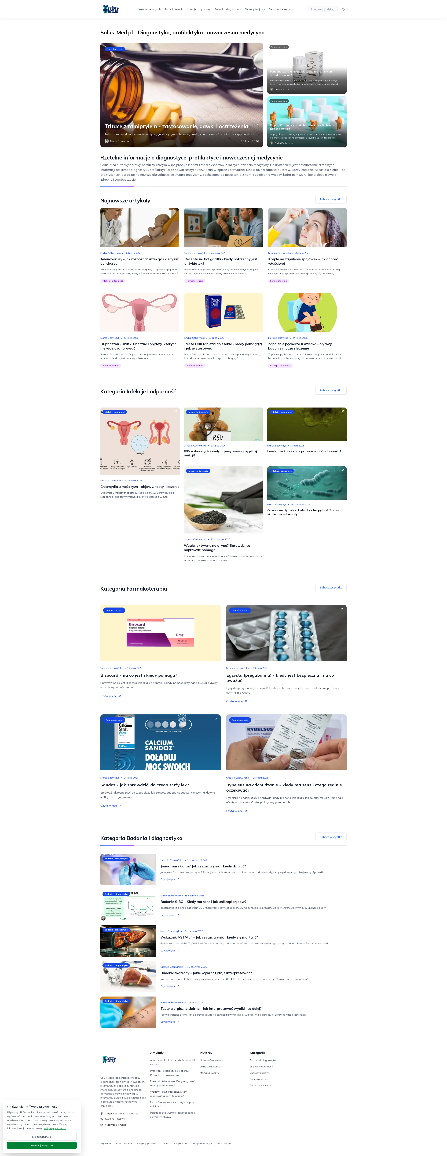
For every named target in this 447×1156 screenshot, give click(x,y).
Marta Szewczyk (109, 337)
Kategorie (257, 1053)
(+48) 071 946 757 (115, 1119)
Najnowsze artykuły (149, 9)
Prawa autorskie (124, 1143)
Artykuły (157, 1053)
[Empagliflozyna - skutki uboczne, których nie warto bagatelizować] (307, 121)
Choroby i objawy (255, 9)
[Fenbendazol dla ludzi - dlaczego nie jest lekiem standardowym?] (307, 68)
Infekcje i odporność (199, 9)
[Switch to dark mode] (343, 9)
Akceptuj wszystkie (42, 1145)
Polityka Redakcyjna (203, 1143)
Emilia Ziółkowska (110, 253)
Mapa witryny (224, 1143)
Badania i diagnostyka (228, 9)
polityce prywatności (54, 1128)
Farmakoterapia (174, 9)
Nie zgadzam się (42, 1136)
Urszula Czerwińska (195, 253)
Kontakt (165, 1143)
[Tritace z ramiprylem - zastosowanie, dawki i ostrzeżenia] (181, 95)
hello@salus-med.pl (116, 1124)
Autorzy (206, 1053)
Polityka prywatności (147, 1143)
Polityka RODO (181, 1143)
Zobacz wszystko (331, 199)
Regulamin (105, 1143)
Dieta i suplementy (279, 9)
